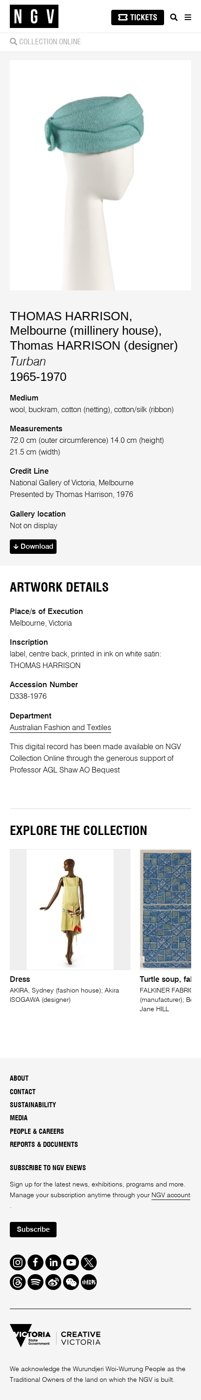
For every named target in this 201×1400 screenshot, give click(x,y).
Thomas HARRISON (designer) (94, 345)
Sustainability (33, 1105)
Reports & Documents (44, 1144)
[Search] (174, 17)
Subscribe (33, 1230)
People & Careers (37, 1131)
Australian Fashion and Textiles (60, 728)
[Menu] (187, 17)
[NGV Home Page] (34, 16)
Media (19, 1118)
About (19, 1078)
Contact (23, 1092)
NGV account (170, 1195)
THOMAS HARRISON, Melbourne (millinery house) (84, 323)
